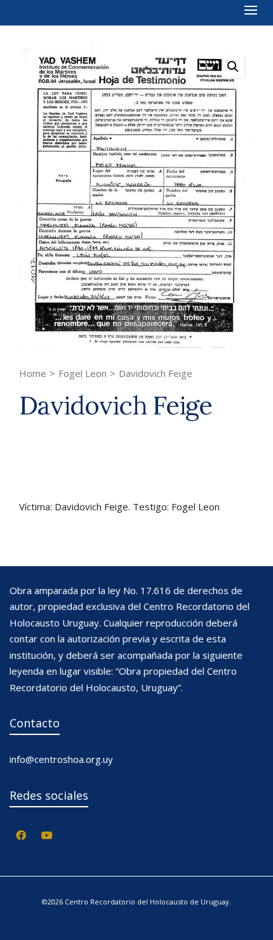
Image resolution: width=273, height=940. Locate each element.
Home (32, 373)
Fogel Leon (82, 373)
